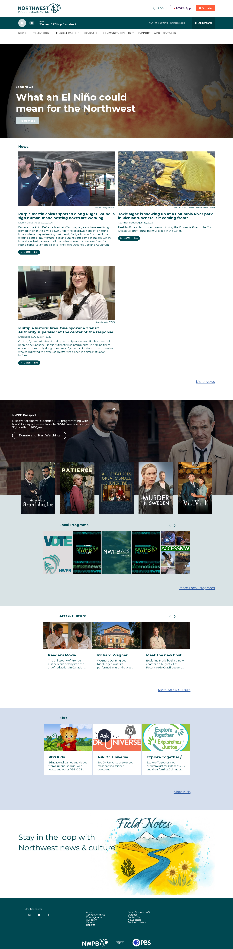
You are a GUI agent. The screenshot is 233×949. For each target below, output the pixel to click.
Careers (90, 922)
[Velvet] (195, 488)
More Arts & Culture (174, 690)
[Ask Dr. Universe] (117, 737)
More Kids (182, 792)
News (22, 33)
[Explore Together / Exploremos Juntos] (166, 737)
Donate (207, 8)
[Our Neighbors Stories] (204, 552)
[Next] (174, 525)
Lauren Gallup (25, 222)
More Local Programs (197, 588)
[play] (22, 23)
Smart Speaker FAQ (139, 912)
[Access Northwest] (175, 552)
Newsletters (134, 920)
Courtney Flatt (126, 222)
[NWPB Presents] (116, 552)
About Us (91, 912)
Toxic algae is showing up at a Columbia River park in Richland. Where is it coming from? (165, 216)
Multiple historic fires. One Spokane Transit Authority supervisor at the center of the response (65, 330)
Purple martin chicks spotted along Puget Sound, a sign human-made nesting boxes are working (66, 216)
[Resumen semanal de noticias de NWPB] (146, 552)
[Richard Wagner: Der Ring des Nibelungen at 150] (116, 635)
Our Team (91, 920)
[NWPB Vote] (57, 552)
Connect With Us (95, 915)
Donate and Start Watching (39, 435)
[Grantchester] (38, 488)
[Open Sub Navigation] (28, 33)
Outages (169, 33)
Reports (90, 925)
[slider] (36, 23)
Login (162, 8)
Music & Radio (66, 33)
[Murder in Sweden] (156, 488)
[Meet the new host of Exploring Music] (165, 635)
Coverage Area (94, 917)
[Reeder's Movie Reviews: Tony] (67, 635)
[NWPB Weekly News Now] (87, 552)
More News (205, 382)
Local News (24, 87)
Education (92, 33)
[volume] (31, 23)
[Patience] (77, 488)
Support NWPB (149, 33)
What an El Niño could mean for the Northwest (76, 102)
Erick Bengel (25, 336)
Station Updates (137, 922)
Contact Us (134, 917)
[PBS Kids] (68, 737)
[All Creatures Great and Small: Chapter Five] (116, 488)
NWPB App (183, 8)
